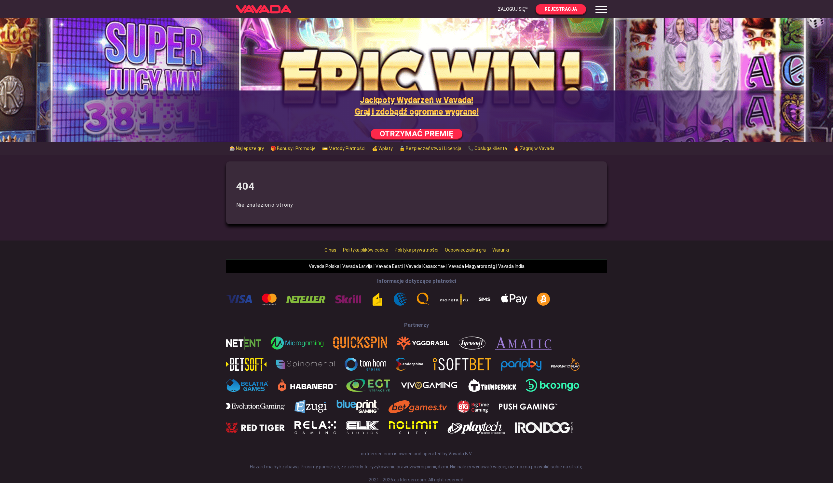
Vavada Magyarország (471, 266)
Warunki (500, 250)
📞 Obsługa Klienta (487, 148)
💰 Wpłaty (382, 148)
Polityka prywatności (416, 250)
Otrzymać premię (416, 133)
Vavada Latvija (357, 266)
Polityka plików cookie (365, 250)
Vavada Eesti (389, 266)
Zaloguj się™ (513, 9)
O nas (330, 250)
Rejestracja (561, 9)
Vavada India (511, 266)
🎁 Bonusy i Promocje (293, 148)
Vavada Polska (324, 266)
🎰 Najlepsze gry (246, 148)
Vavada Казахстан (425, 266)
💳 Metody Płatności (343, 148)
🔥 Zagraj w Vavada (533, 148)
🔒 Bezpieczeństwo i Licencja (430, 148)
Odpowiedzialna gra (465, 250)
